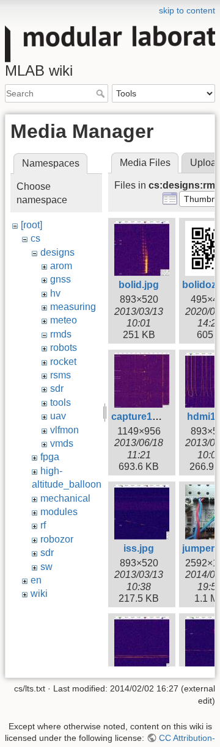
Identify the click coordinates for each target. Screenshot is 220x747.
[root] (31, 225)
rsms (60, 375)
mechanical (65, 498)
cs (35, 238)
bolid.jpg (139, 285)
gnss (60, 279)
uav (58, 416)
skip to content (187, 10)
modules (59, 512)
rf (43, 525)
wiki (39, 593)
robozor (56, 539)
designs (57, 252)
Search (102, 93)
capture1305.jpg (148, 416)
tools (60, 402)
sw (46, 566)
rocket (63, 361)
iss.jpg (138, 548)
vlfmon (64, 430)
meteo (63, 320)
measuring (73, 306)
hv (55, 293)
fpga (49, 457)
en (36, 580)
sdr (57, 388)
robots (63, 347)
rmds (61, 334)
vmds (61, 443)
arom (61, 266)
